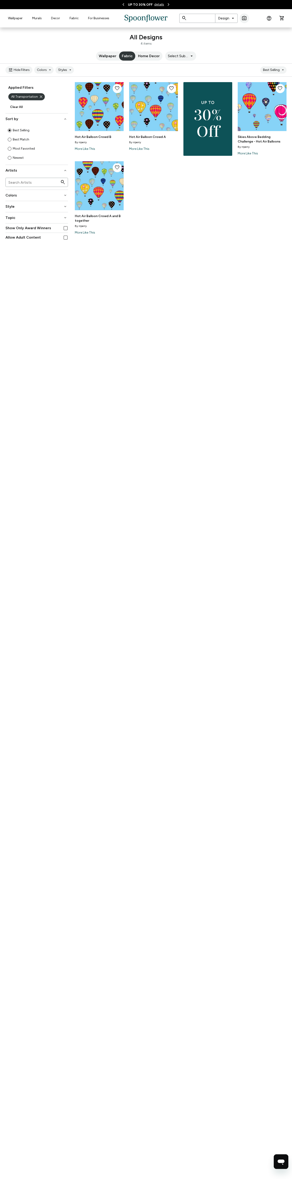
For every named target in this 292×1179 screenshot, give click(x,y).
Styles (65, 70)
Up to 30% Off (140, 5)
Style (36, 206)
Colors (44, 70)
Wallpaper (15, 18)
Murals (37, 18)
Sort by (36, 118)
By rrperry (81, 142)
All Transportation (27, 97)
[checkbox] (66, 228)
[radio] (9, 130)
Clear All (16, 107)
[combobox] (226, 18)
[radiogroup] (36, 144)
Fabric (74, 18)
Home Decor (149, 56)
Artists (36, 170)
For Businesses (98, 18)
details (159, 4)
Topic (36, 217)
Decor (55, 18)
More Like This (85, 149)
